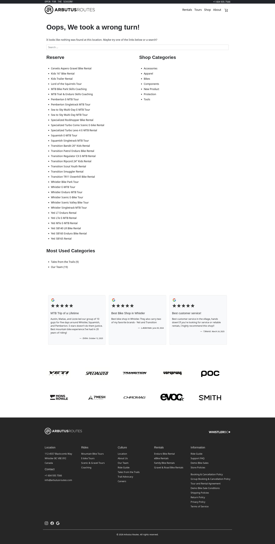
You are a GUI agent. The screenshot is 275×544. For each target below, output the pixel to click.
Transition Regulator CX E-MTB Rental (73, 156)
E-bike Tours (88, 458)
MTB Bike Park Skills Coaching (69, 89)
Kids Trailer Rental (62, 78)
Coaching (86, 467)
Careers (122, 481)
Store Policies (198, 467)
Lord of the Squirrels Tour (66, 84)
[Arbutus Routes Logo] (48, 10)
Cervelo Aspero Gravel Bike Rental (71, 68)
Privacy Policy (198, 501)
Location (122, 453)
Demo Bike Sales (200, 462)
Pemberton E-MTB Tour (65, 99)
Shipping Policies (200, 492)
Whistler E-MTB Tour (63, 187)
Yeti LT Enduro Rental (63, 212)
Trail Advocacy (125, 476)
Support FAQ (198, 458)
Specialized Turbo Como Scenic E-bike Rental (77, 125)
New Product (151, 89)
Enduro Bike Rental (164, 453)
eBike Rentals (161, 458)
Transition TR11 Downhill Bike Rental (73, 176)
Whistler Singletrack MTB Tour (69, 207)
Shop (207, 10)
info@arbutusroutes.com (58, 480)
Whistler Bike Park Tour (65, 182)
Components (151, 84)
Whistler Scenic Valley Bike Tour (70, 202)
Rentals (187, 10)
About (217, 10)
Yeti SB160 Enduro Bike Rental (69, 233)
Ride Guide (123, 467)
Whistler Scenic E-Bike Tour (67, 197)
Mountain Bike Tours (92, 453)
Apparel (148, 73)
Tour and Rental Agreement (206, 483)
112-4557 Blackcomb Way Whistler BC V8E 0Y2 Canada (58, 458)
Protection (150, 94)
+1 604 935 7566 (53, 475)
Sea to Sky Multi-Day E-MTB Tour (70, 109)
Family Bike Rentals (164, 462)
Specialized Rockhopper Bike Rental (72, 120)
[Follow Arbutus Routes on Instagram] (46, 523)
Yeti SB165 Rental (61, 238)
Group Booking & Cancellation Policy (210, 479)
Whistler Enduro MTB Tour (66, 192)
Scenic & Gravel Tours (93, 462)
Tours (198, 10)
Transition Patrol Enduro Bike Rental (72, 151)
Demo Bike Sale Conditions (205, 488)
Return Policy (198, 497)
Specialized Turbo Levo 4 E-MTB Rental (74, 130)
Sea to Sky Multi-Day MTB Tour (69, 114)
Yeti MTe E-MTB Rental (64, 223)
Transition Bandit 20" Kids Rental (70, 145)
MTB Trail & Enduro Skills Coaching (72, 94)
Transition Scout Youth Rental (68, 166)
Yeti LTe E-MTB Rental (64, 218)
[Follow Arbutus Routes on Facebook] (52, 523)
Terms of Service (200, 506)
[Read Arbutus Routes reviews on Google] (58, 523)
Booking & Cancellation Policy (207, 474)
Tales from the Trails (63, 261)
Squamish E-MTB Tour (64, 135)
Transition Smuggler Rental (67, 171)
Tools (147, 99)
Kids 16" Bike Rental (63, 73)
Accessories (150, 68)
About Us (123, 458)
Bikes (147, 78)
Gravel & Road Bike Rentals (168, 467)
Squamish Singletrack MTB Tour (70, 140)
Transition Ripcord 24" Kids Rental (71, 161)
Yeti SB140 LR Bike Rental (66, 228)
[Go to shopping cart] (226, 9)
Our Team (57, 267)
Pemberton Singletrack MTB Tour (70, 104)
